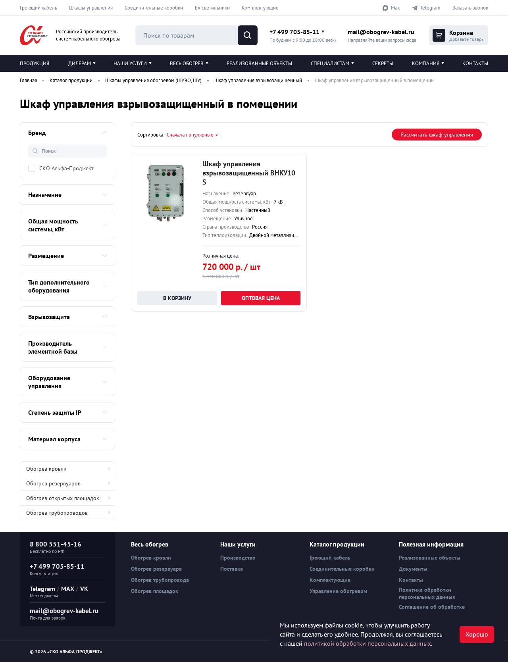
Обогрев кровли (46, 468)
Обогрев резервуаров (53, 483)
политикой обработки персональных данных (367, 643)
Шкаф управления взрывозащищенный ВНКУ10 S (248, 173)
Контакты (475, 63)
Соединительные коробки (154, 7)
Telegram (42, 589)
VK (84, 589)
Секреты (382, 63)
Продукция (34, 63)
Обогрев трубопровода (160, 579)
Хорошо (477, 634)
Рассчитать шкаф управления (436, 134)
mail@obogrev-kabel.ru (381, 32)
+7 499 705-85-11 (294, 32)
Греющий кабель (38, 7)
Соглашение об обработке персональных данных (432, 610)
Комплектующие (260, 7)
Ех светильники (212, 7)
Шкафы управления (91, 7)
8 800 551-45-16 (55, 544)
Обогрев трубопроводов (57, 512)
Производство (238, 557)
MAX (67, 589)
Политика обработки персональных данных (427, 593)
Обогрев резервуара (156, 568)
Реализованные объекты (259, 63)
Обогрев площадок (154, 591)
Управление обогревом (338, 591)
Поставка (231, 568)
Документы (413, 568)
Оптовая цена (261, 298)
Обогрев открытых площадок (62, 498)
